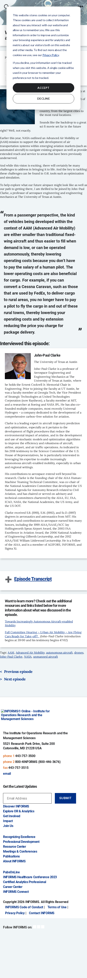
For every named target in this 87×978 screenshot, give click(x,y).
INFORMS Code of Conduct (24, 907)
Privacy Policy (50, 55)
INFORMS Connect (16, 892)
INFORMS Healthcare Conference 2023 (30, 877)
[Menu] (80, 4)
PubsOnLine (11, 872)
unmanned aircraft (45, 656)
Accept (43, 87)
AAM (11, 652)
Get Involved (11, 816)
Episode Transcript (33, 579)
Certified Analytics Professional (24, 882)
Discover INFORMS (16, 806)
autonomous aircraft (59, 652)
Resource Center (14, 847)
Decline (43, 98)
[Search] (6, 4)
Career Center (12, 887)
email (7, 774)
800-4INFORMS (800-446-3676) (37, 762)
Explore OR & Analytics (18, 811)
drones (78, 652)
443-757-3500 (25, 756)
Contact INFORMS (41, 913)
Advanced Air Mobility (30, 652)
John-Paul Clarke (11, 656)
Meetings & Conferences (20, 851)
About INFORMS (14, 861)
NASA (28, 656)
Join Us (8, 826)
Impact (8, 821)
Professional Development (21, 842)
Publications (11, 856)
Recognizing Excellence (19, 837)
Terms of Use (57, 907)
